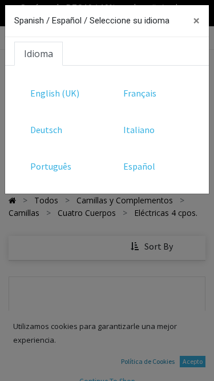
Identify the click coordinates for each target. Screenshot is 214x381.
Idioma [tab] (38, 53)
